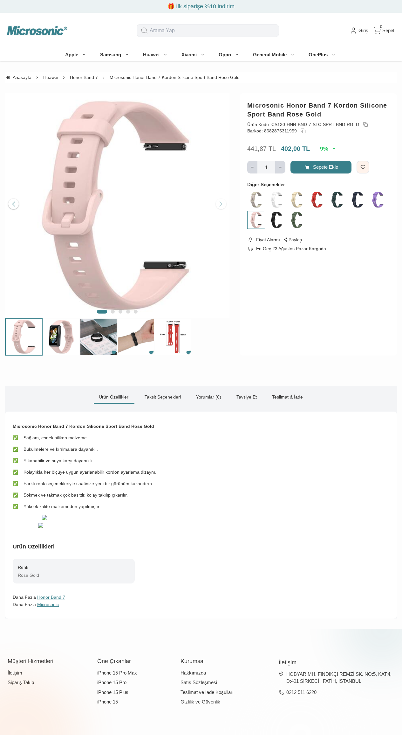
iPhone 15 (107, 701)
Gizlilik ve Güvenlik (200, 701)
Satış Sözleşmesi (199, 682)
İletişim (15, 672)
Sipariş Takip (21, 682)
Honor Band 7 (51, 597)
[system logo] (37, 30)
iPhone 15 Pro (111, 682)
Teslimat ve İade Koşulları (207, 692)
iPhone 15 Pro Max (117, 672)
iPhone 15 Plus (112, 692)
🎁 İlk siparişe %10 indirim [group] (201, 6)
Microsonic (48, 604)
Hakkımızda (193, 672)
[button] (102, 312)
